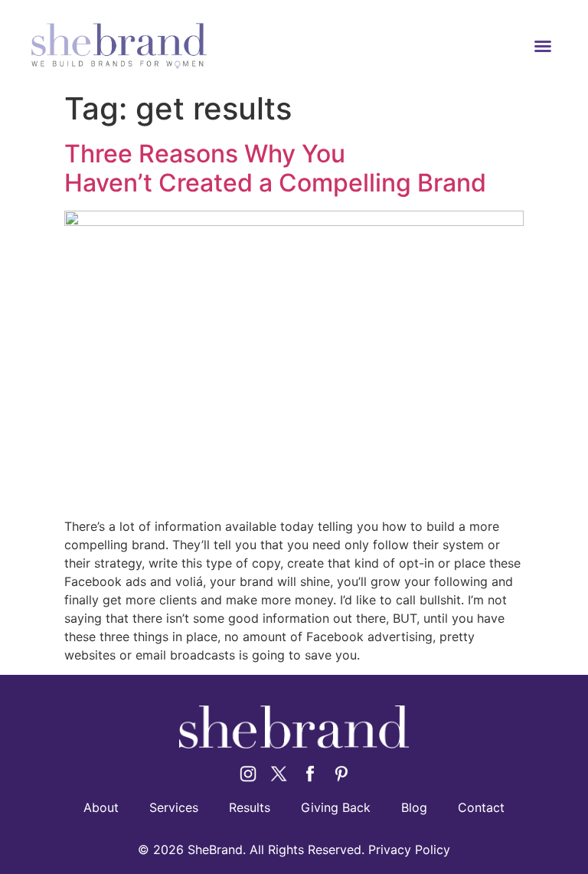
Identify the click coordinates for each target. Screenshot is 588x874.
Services (173, 807)
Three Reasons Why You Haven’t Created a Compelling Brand (275, 168)
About (101, 807)
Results (249, 807)
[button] (543, 46)
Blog (414, 807)
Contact (481, 807)
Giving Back (336, 807)
